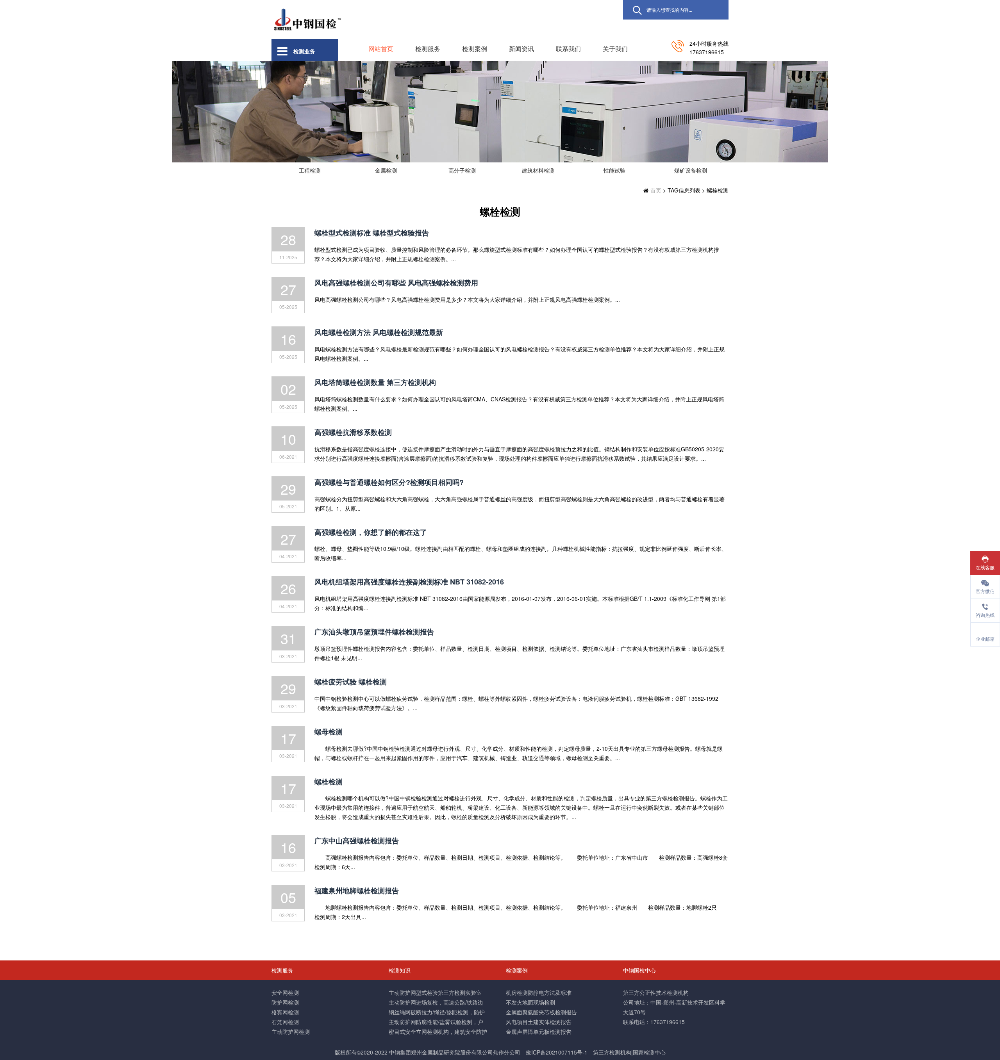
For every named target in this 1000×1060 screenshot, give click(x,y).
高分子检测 (462, 170)
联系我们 (568, 48)
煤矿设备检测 (690, 170)
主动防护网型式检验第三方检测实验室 (435, 992)
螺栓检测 (328, 782)
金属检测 (386, 170)
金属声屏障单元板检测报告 (538, 1031)
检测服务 (427, 48)
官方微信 (985, 591)
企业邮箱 (985, 638)
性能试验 (614, 170)
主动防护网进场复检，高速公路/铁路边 (436, 1002)
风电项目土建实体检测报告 (538, 1022)
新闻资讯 (521, 48)
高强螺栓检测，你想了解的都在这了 (370, 532)
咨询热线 (985, 614)
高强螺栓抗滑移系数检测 (353, 432)
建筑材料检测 (538, 170)
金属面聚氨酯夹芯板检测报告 (541, 1012)
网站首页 (380, 48)
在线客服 (985, 567)
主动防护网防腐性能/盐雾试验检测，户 (436, 1022)
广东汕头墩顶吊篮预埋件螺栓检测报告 (374, 632)
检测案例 (474, 48)
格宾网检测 (285, 1012)
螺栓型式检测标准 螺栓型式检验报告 (371, 233)
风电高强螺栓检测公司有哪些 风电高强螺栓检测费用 (396, 283)
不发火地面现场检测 (530, 1002)
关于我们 (615, 48)
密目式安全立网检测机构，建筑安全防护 (438, 1031)
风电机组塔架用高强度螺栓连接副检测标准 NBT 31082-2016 (409, 582)
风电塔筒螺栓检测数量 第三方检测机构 (375, 382)
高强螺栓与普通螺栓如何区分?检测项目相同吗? (389, 482)
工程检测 (310, 170)
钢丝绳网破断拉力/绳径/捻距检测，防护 (437, 1012)
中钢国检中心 (639, 970)
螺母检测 (328, 732)
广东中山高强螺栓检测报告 (356, 841)
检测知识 (400, 970)
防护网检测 (285, 1002)
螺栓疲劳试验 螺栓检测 (350, 682)
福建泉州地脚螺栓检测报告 (356, 890)
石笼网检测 (285, 1022)
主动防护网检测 (290, 1031)
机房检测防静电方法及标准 (538, 992)
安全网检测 (285, 992)
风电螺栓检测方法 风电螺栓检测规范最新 (378, 332)
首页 (655, 190)
